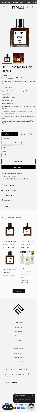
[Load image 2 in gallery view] (18, 58)
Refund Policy (18, 353)
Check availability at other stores (15, 179)
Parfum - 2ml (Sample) (13, 143)
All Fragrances (18, 323)
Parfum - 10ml (9, 138)
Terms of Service (18, 362)
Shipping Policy (18, 358)
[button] (4, 7)
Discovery (18, 327)
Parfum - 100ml (10, 134)
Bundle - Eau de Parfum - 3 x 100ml (26, 274)
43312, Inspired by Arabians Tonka (9, 242)
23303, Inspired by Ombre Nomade (27, 242)
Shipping (10, 78)
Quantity (4, 152)
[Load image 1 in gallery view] (7, 58)
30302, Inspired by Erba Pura (9, 271)
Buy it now (18, 167)
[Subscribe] (31, 382)
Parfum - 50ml (26, 134)
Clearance (18, 336)
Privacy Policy (18, 349)
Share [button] (6, 207)
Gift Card (18, 331)
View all (18, 291)
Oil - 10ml (7, 147)
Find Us (18, 340)
